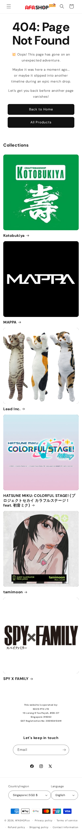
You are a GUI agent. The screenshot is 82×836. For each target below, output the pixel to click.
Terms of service (67, 820)
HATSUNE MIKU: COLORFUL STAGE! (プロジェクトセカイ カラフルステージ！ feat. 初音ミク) (39, 500)
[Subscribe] (64, 750)
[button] (9, 6)
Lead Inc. (11, 408)
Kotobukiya (14, 235)
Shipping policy (39, 827)
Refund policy (16, 827)
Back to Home (41, 109)
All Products (41, 122)
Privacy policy (43, 820)
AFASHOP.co (22, 820)
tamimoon (13, 592)
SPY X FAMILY (15, 678)
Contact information (65, 827)
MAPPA (10, 322)
